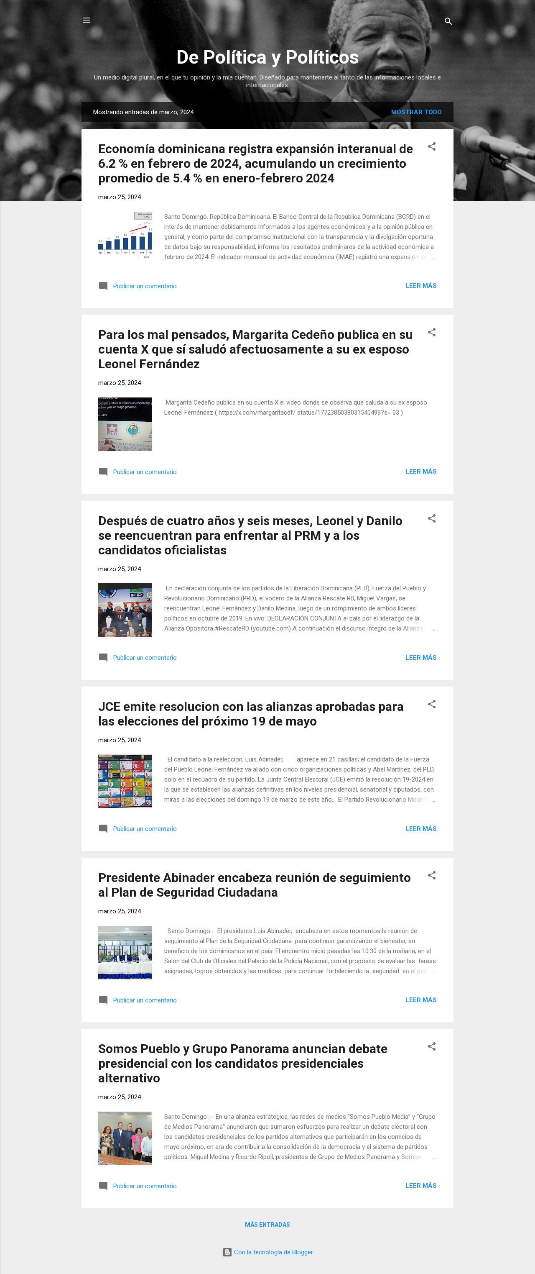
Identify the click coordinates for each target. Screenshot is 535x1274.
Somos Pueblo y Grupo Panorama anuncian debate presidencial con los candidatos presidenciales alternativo (242, 1063)
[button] (432, 147)
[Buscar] (448, 23)
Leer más (421, 286)
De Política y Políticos (267, 57)
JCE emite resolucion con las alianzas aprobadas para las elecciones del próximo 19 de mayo (251, 713)
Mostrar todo (416, 112)
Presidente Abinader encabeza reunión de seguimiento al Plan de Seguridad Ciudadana (254, 885)
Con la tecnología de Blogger (272, 1252)
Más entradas (267, 1224)
